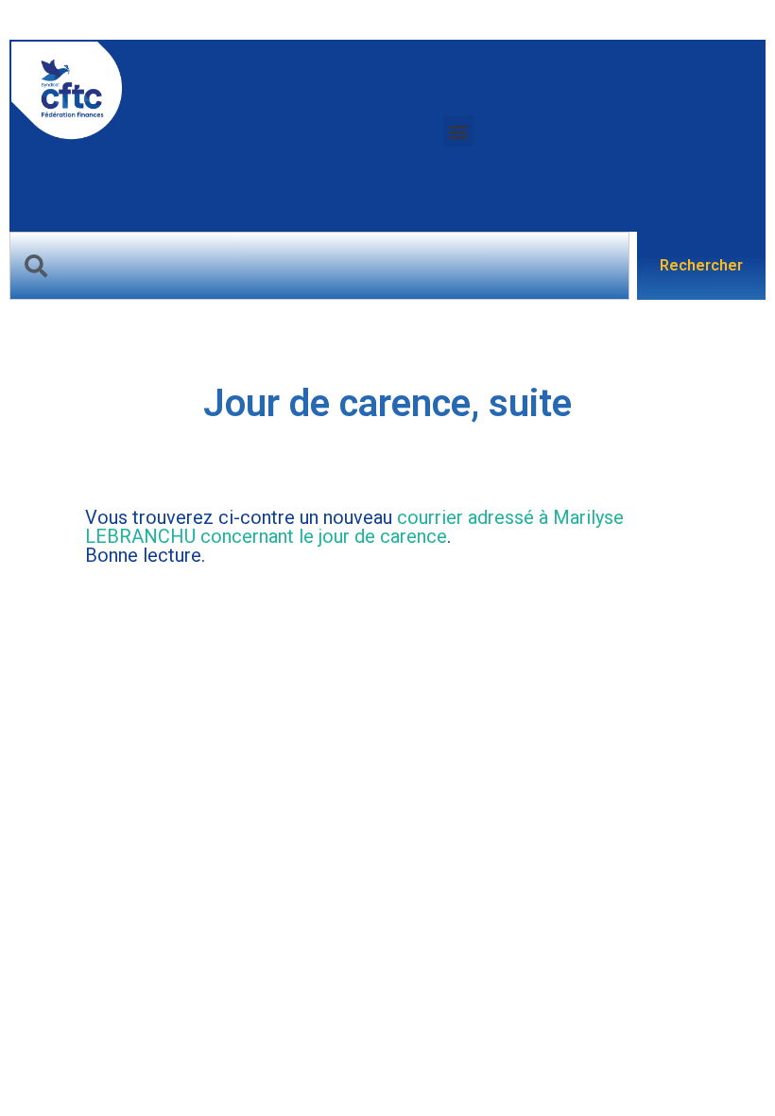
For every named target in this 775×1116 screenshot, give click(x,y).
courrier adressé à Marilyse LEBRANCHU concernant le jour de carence (354, 527)
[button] (458, 131)
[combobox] (319, 266)
